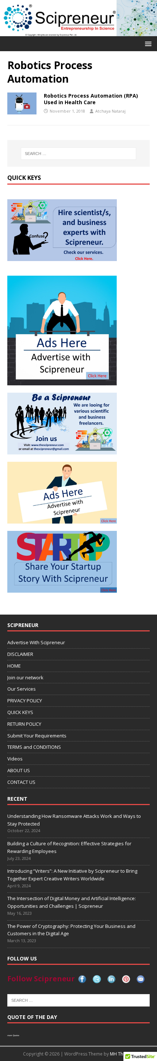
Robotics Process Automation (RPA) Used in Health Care (91, 99)
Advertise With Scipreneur (36, 642)
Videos (15, 758)
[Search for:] (79, 153)
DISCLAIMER (20, 654)
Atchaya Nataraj (110, 111)
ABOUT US (18, 770)
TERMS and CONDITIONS (34, 747)
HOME (14, 665)
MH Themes (122, 1054)
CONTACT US (21, 782)
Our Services (21, 689)
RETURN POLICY (24, 724)
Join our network (25, 677)
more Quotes (13, 1035)
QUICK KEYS (20, 712)
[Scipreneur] (78, 32)
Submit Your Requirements (36, 735)
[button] (147, 43)
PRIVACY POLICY (24, 700)
